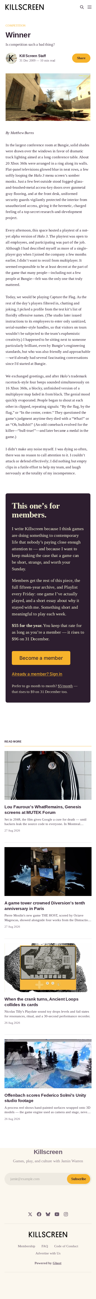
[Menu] (89, 7)
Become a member (41, 658)
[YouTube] (57, 1214)
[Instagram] (66, 1214)
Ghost (57, 1263)
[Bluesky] (48, 1214)
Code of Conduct (66, 1246)
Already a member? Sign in (37, 674)
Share (81, 58)
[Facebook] (39, 1214)
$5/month (65, 686)
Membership (26, 1246)
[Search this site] (82, 7)
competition (15, 25)
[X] (30, 1214)
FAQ (45, 1246)
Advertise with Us (48, 1253)
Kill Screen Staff (32, 56)
